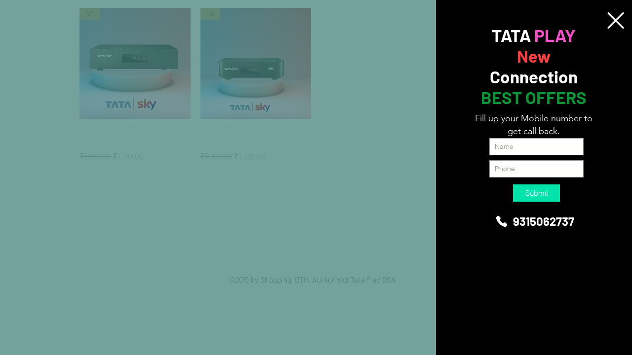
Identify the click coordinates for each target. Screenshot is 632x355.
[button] (615, 20)
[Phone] (501, 221)
